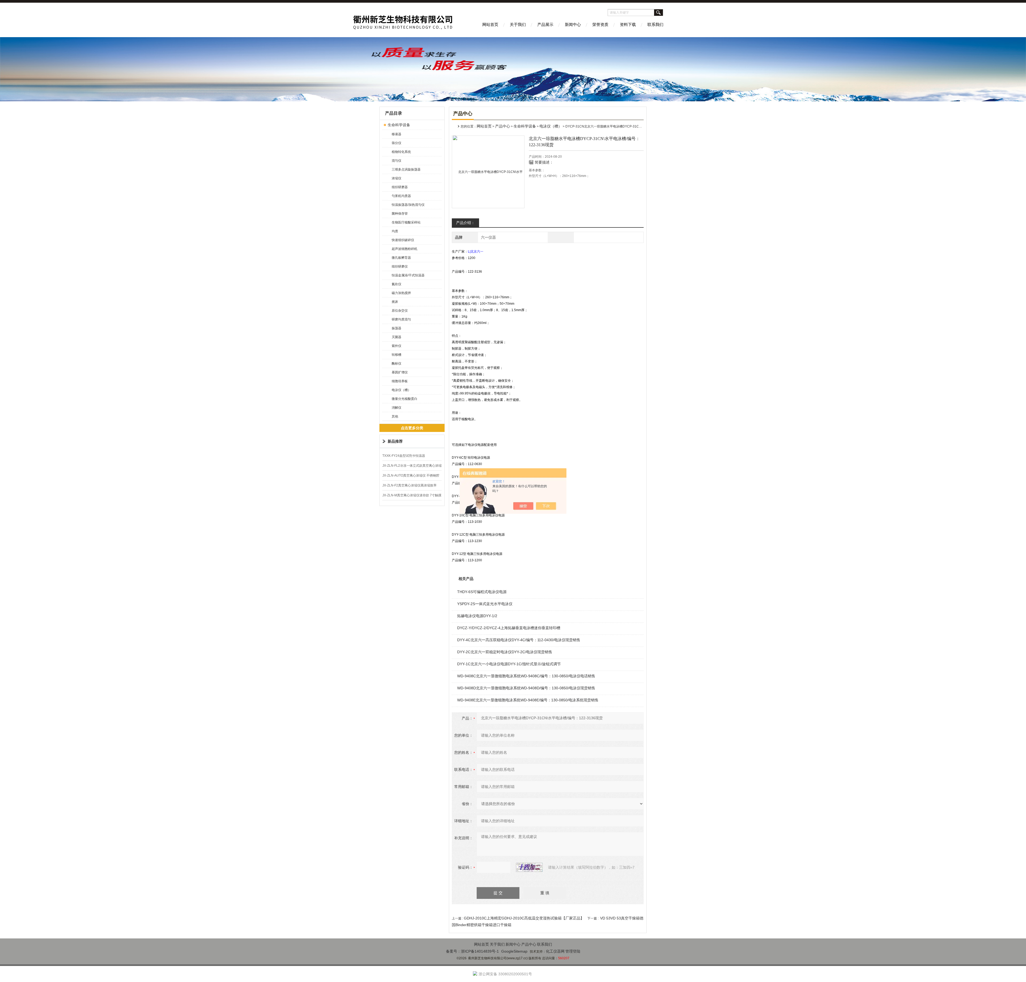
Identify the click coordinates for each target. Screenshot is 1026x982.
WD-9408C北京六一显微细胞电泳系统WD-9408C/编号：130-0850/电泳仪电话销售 (526, 676)
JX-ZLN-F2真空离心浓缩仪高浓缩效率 (409, 485)
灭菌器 (396, 337)
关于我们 (518, 24)
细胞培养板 (400, 381)
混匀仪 (396, 161)
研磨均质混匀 (401, 319)
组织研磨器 (400, 187)
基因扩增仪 (400, 372)
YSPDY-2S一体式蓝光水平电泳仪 (484, 604)
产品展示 (545, 24)
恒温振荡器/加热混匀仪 (408, 205)
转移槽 (396, 355)
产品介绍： (465, 223)
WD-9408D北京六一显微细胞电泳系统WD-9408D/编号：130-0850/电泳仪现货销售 (526, 688)
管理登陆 (572, 951)
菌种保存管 (400, 213)
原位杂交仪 (400, 310)
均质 (395, 231)
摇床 (395, 302)
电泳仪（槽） (401, 390)
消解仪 (396, 407)
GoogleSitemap (514, 951)
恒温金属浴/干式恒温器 (408, 275)
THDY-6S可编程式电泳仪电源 (482, 592)
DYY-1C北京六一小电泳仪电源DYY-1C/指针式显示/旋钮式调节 (509, 664)
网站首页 (490, 24)
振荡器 (396, 328)
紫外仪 (396, 346)
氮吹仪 (396, 284)
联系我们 (655, 24)
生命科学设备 (399, 125)
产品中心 (502, 126)
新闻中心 (573, 24)
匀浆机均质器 (401, 196)
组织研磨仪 (400, 266)
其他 (395, 416)
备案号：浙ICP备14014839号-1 (472, 951)
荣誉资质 (600, 24)
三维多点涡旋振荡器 (406, 169)
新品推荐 (395, 441)
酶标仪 (396, 363)
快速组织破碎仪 (403, 240)
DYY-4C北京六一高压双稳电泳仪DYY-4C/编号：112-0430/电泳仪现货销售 (518, 640)
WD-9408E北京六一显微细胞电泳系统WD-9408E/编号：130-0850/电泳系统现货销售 (527, 700)
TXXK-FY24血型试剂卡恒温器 (403, 456)
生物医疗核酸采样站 (406, 222)
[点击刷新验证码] (529, 867)
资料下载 (628, 24)
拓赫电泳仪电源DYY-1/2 (477, 616)
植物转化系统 (401, 152)
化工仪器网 (555, 951)
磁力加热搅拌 (401, 293)
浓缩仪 (396, 178)
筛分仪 (396, 143)
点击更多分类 (412, 428)
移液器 (396, 134)
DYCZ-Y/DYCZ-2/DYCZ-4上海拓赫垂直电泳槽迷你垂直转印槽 (508, 628)
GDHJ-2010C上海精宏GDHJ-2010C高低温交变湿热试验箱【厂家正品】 (524, 918)
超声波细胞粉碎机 (404, 249)
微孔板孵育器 (401, 258)
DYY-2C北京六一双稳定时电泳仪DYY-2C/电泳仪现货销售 (504, 652)
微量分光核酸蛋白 (404, 399)
